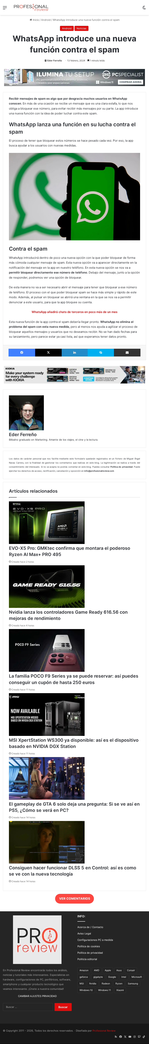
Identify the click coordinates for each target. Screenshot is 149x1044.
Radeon (106, 983)
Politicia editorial (87, 959)
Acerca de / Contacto (90, 927)
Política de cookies (88, 946)
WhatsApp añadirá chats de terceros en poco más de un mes (74, 312)
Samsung (133, 983)
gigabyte (98, 976)
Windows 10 (86, 990)
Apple (108, 970)
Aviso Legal (84, 933)
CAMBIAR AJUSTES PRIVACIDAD (37, 996)
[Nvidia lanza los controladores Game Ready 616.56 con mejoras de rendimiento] (47, 606)
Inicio (35, 19)
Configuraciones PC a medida (95, 939)
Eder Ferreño (54, 60)
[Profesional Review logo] (31, 7)
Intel (123, 976)
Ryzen (118, 983)
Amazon (84, 970)
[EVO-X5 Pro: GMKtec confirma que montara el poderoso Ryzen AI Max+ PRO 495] (47, 543)
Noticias (81, 28)
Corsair (131, 970)
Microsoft (137, 976)
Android (46, 19)
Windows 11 (104, 990)
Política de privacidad (90, 952)
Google (112, 976)
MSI (82, 983)
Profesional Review (104, 1030)
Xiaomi (120, 990)
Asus (119, 970)
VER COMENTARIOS (74, 898)
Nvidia (92, 983)
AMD (96, 970)
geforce (84, 976)
